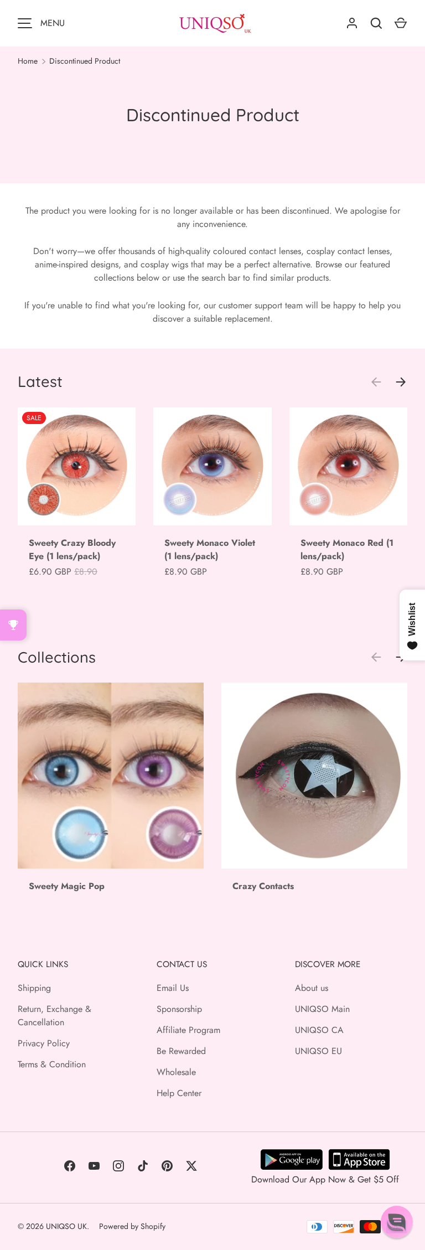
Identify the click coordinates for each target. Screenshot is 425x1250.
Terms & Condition (52, 1064)
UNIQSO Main (322, 1009)
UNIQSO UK (66, 1226)
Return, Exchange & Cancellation (54, 1016)
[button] (397, 1222)
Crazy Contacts (263, 886)
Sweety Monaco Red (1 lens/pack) (346, 549)
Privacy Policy (44, 1043)
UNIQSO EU (318, 1051)
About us (311, 988)
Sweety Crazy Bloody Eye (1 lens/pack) (72, 549)
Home (28, 60)
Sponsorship (179, 1009)
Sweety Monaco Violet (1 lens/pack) (209, 549)
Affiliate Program (188, 1030)
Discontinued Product (84, 60)
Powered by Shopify (132, 1226)
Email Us (173, 988)
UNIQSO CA (319, 1030)
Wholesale (176, 1072)
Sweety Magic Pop (67, 886)
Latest (40, 381)
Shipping (34, 988)
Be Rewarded (181, 1051)
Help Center (179, 1093)
